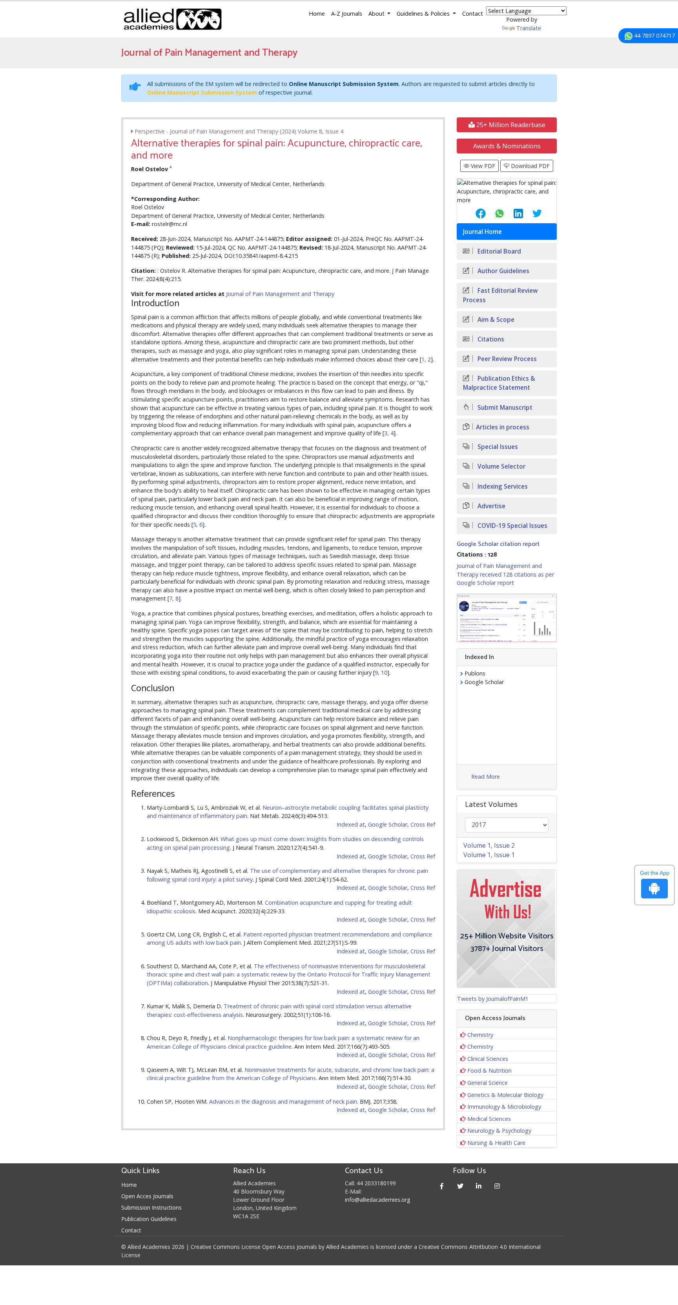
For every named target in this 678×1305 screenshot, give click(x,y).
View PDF (482, 166)
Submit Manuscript (504, 407)
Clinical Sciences (487, 1058)
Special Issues (497, 447)
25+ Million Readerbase (510, 124)
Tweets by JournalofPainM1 (493, 998)
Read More (485, 776)
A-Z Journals (346, 13)
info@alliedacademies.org (377, 1199)
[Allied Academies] (172, 19)
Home (317, 13)
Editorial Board (498, 251)
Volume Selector (500, 466)
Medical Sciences (489, 1118)
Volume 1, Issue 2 (489, 845)
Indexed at (351, 824)
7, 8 (174, 598)
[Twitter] (460, 1186)
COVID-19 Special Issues (511, 526)
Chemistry (480, 1035)
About (377, 13)
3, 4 (389, 433)
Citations (490, 339)
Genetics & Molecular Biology (505, 1095)
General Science (487, 1082)
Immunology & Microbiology (504, 1106)
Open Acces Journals (147, 1196)
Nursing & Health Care (496, 1142)
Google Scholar (387, 824)
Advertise (490, 506)
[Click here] (506, 618)
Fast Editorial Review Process (500, 295)
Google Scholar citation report (498, 544)
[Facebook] (442, 1186)
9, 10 (381, 672)
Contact (472, 13)
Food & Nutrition (489, 1070)
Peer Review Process (506, 359)
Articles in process (502, 427)
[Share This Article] (474, 213)
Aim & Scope (495, 320)
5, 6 (197, 524)
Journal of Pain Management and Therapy (280, 294)
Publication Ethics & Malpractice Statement (499, 383)
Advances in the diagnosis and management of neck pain (283, 1101)
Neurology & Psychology (499, 1130)
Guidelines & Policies (424, 13)
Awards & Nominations (507, 146)
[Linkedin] (479, 1186)
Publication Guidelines (149, 1219)
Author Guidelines (502, 271)
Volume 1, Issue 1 (489, 855)
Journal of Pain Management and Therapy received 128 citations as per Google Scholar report (505, 574)
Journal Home (482, 232)
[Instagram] (497, 1186)
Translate (528, 28)
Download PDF (529, 166)
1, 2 (426, 359)
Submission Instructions (151, 1207)
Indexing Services (502, 486)
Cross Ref (422, 824)
